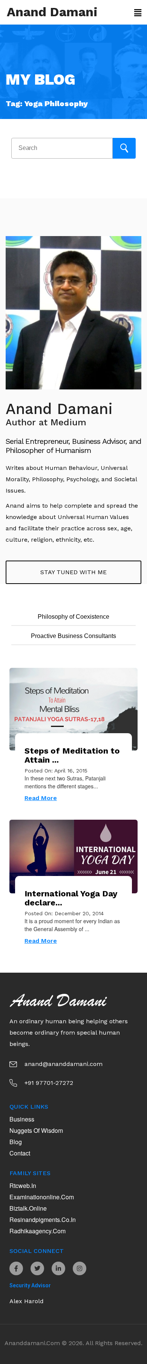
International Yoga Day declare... (70, 898)
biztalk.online (28, 1208)
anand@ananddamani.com (63, 1063)
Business (21, 1119)
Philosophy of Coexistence (73, 616)
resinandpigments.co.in (42, 1219)
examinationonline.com (41, 1197)
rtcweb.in (22, 1185)
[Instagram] (79, 1268)
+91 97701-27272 (48, 1082)
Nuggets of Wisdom (36, 1130)
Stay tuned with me (73, 572)
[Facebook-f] (16, 1268)
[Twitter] (37, 1268)
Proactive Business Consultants (73, 636)
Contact (19, 1153)
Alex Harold (26, 1301)
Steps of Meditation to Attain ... (72, 755)
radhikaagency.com (37, 1231)
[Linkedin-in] (58, 1268)
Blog (15, 1141)
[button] (136, 13)
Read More (40, 798)
